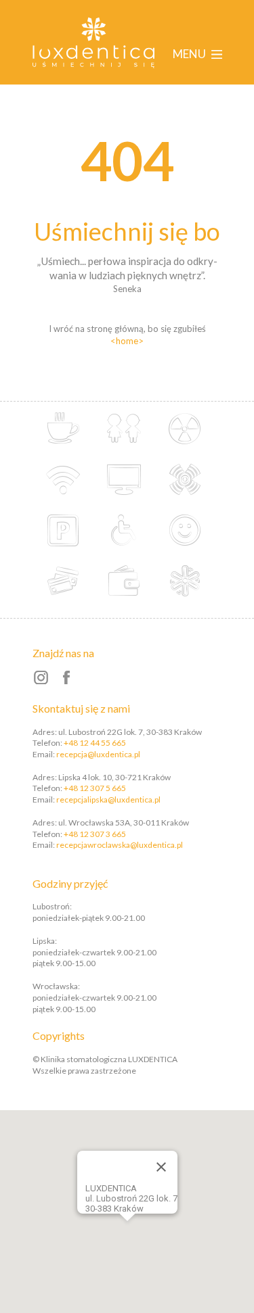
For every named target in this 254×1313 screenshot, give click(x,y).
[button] (145, 1217)
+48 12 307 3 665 (95, 834)
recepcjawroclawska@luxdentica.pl (119, 845)
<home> (127, 340)
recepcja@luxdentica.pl (98, 754)
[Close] (161, 1167)
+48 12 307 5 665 (95, 788)
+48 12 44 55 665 (95, 743)
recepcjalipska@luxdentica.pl (108, 799)
